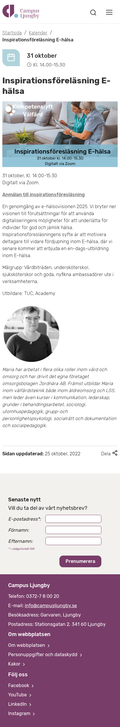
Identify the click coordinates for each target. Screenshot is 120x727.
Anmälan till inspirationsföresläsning (43, 194)
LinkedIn (18, 704)
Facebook (19, 685)
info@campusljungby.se (51, 605)
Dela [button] (109, 453)
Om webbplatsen (27, 645)
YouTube (18, 695)
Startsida (12, 33)
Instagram (19, 713)
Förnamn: (18, 530)
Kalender (38, 33)
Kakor (15, 664)
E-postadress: (24, 519)
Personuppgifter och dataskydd (43, 654)
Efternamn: (20, 541)
